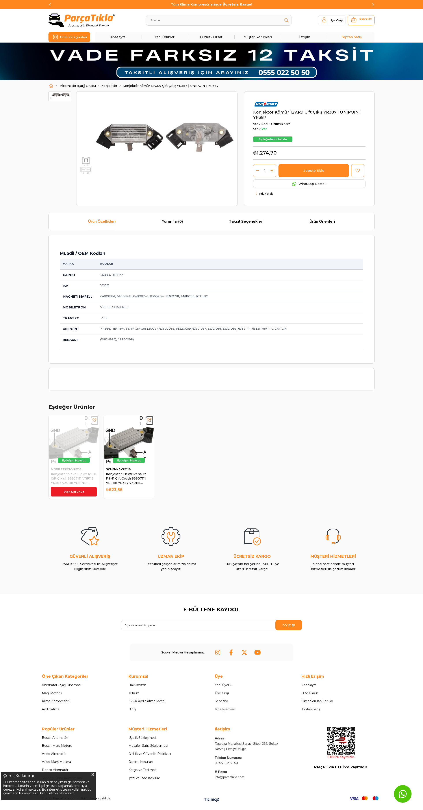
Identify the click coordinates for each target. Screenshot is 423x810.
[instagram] (217, 652)
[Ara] (286, 20)
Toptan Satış (351, 37)
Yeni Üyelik (223, 685)
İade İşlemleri (225, 709)
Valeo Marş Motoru (56, 762)
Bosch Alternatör (55, 738)
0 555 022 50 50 (226, 763)
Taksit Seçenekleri (246, 221)
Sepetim (221, 701)
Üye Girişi (222, 693)
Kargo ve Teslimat (142, 770)
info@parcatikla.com (229, 777)
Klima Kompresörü (56, 701)
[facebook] (231, 652)
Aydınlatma (50, 709)
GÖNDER (288, 625)
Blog (132, 709)
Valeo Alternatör (54, 754)
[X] (244, 652)
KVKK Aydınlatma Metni (146, 701)
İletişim (304, 37)
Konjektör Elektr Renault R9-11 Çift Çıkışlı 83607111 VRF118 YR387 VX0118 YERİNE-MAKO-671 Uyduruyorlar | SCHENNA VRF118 (126, 478)
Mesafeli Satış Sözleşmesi (148, 746)
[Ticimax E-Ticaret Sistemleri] (211, 800)
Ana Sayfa (309, 685)
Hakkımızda (137, 685)
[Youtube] (257, 652)
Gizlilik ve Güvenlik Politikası (149, 754)
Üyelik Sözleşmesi (142, 738)
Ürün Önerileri (322, 221)
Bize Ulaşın (309, 693)
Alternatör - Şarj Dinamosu (62, 685)
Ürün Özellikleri (102, 221)
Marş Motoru (52, 693)
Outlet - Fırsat (211, 37)
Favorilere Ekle (94, 420)
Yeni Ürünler (164, 37)
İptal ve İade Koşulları (144, 778)
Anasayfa (118, 37)
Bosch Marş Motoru (57, 746)
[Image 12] (341, 743)
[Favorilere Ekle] (358, 170)
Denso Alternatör (55, 770)
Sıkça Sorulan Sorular (317, 701)
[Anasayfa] (51, 85)
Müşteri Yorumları (258, 37)
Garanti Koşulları (140, 762)
